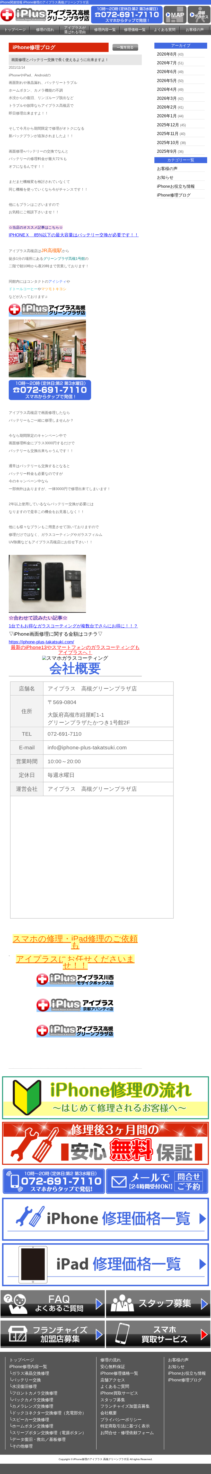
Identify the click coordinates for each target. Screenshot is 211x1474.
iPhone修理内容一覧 (28, 1366)
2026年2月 (167, 107)
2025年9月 (167, 151)
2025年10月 (168, 142)
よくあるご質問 (114, 1386)
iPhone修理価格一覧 (119, 1373)
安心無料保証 (112, 1366)
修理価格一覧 (135, 30)
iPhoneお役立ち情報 (176, 186)
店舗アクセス (112, 1380)
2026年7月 (167, 63)
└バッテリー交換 (25, 1380)
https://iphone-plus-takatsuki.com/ (41, 642)
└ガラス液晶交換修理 (29, 1373)
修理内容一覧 (105, 30)
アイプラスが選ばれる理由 (75, 29)
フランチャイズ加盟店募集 (125, 1406)
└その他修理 (21, 1446)
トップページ (15, 30)
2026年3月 (167, 98)
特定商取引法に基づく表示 (125, 1426)
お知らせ (165, 177)
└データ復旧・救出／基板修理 (37, 1439)
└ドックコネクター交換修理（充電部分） (47, 1413)
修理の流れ (45, 30)
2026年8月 (167, 54)
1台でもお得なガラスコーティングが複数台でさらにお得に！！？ (73, 626)
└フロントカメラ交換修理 (33, 1393)
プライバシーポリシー (121, 1419)
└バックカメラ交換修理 (31, 1400)
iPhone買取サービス (119, 1393)
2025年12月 (168, 125)
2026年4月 (167, 89)
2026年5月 (167, 80)
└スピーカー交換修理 (29, 1419)
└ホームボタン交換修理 (31, 1426)
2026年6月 (167, 71)
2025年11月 (168, 133)
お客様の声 (195, 30)
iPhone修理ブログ (174, 195)
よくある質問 (164, 30)
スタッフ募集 (112, 1400)
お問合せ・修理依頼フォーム (127, 1433)
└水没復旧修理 (23, 1386)
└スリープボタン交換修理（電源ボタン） (47, 1433)
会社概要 (108, 1413)
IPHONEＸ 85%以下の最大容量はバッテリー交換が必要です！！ (74, 235)
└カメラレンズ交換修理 (31, 1406)
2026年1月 (167, 116)
